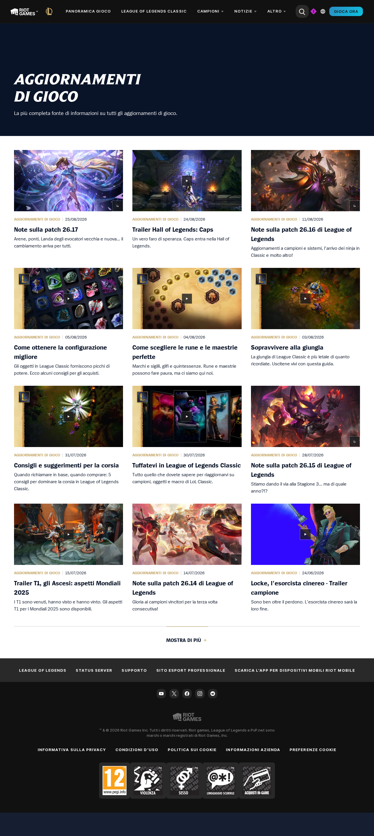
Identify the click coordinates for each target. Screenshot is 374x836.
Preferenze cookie (313, 749)
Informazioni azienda (253, 749)
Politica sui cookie (192, 749)
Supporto (134, 670)
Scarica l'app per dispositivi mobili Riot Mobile (295, 670)
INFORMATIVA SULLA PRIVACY (72, 749)
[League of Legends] (50, 11)
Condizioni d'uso (136, 749)
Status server (94, 670)
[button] (68, 204)
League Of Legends (42, 670)
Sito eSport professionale (190, 670)
